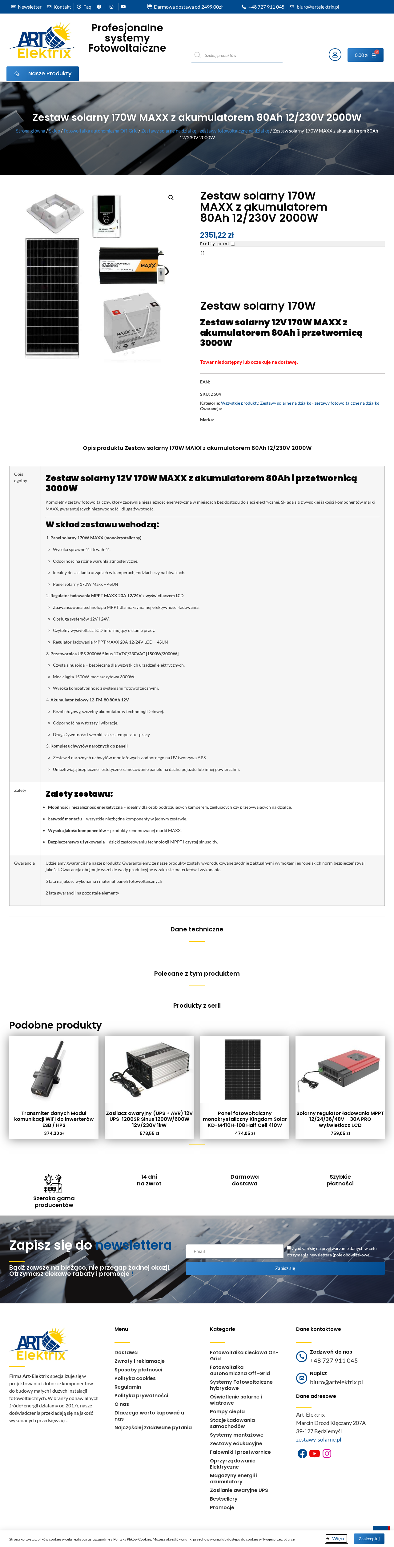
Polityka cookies (135, 1378)
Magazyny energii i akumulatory (233, 1478)
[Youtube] (315, 1453)
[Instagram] (327, 1453)
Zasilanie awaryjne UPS (239, 1490)
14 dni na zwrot (149, 1180)
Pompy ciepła (227, 1411)
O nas (122, 1404)
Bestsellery (224, 1498)
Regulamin (128, 1386)
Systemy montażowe (236, 1434)
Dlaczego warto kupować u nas (149, 1415)
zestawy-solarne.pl (318, 1439)
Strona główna (30, 130)
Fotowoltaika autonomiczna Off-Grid (101, 130)
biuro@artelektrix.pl (336, 1382)
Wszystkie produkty (239, 403)
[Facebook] (302, 1453)
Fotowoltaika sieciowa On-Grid (244, 1355)
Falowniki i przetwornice (240, 1452)
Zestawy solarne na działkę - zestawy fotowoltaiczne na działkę (205, 130)
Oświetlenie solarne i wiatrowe (236, 1399)
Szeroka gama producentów (54, 1201)
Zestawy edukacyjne (236, 1443)
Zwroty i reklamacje (140, 1361)
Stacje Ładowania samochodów (232, 1423)
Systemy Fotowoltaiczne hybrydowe (241, 1385)
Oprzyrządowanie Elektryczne (232, 1463)
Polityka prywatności (141, 1395)
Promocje (222, 1507)
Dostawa (126, 1352)
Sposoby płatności (138, 1369)
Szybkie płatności (340, 1180)
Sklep (54, 130)
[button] (171, 197)
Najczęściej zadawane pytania (153, 1427)
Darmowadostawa (245, 1180)
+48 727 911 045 (334, 1360)
